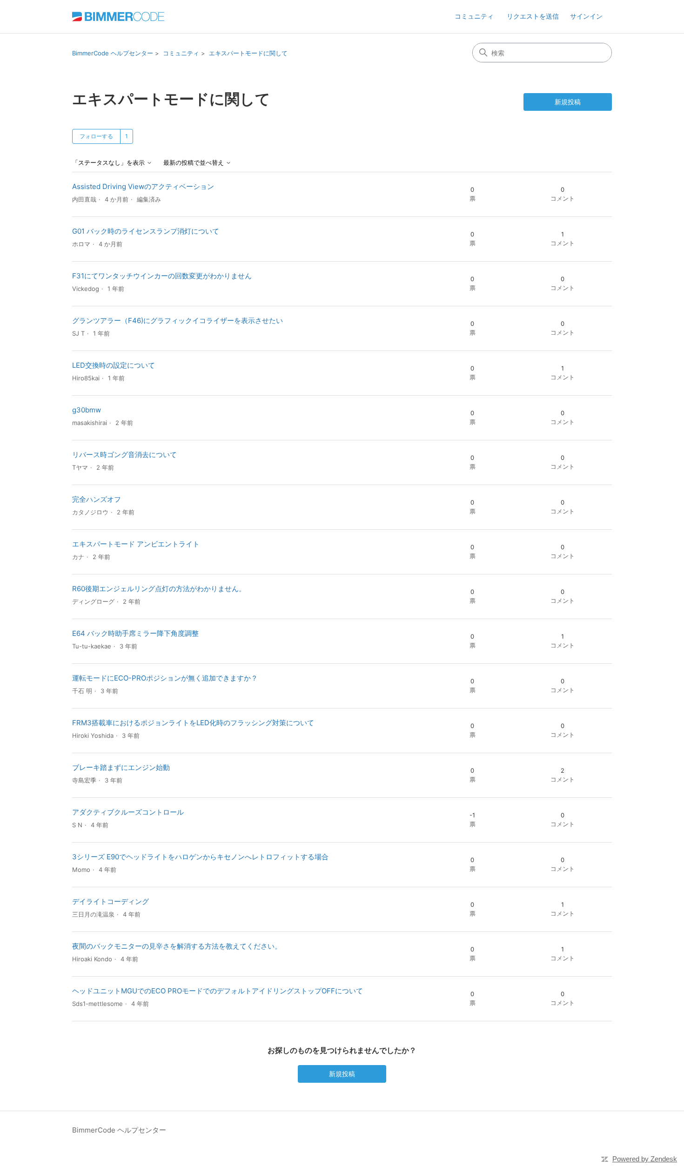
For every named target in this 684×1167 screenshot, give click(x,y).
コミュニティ (474, 16)
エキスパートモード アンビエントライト (136, 544)
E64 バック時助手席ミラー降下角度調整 (135, 633)
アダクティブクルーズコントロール (128, 812)
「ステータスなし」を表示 (109, 162)
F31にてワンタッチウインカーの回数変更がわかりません (162, 275)
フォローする (96, 136)
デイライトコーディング (110, 901)
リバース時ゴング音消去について (124, 454)
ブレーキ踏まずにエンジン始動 (121, 767)
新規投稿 (568, 102)
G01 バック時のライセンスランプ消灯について (145, 231)
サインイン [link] (586, 16)
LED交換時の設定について (113, 365)
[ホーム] (118, 16)
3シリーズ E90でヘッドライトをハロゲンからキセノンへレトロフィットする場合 (200, 856)
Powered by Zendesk (644, 1159)
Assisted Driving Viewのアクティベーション (143, 186)
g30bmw (86, 409)
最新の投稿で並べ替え (194, 162)
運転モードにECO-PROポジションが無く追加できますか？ (165, 678)
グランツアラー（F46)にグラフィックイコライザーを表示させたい (177, 320)
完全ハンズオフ (96, 499)
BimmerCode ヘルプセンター (112, 53)
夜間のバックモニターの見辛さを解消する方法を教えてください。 (177, 946)
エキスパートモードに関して (248, 53)
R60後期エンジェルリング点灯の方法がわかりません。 (159, 588)
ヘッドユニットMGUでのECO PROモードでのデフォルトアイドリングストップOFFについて (217, 990)
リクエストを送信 (533, 16)
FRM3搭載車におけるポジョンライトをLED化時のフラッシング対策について (193, 722)
